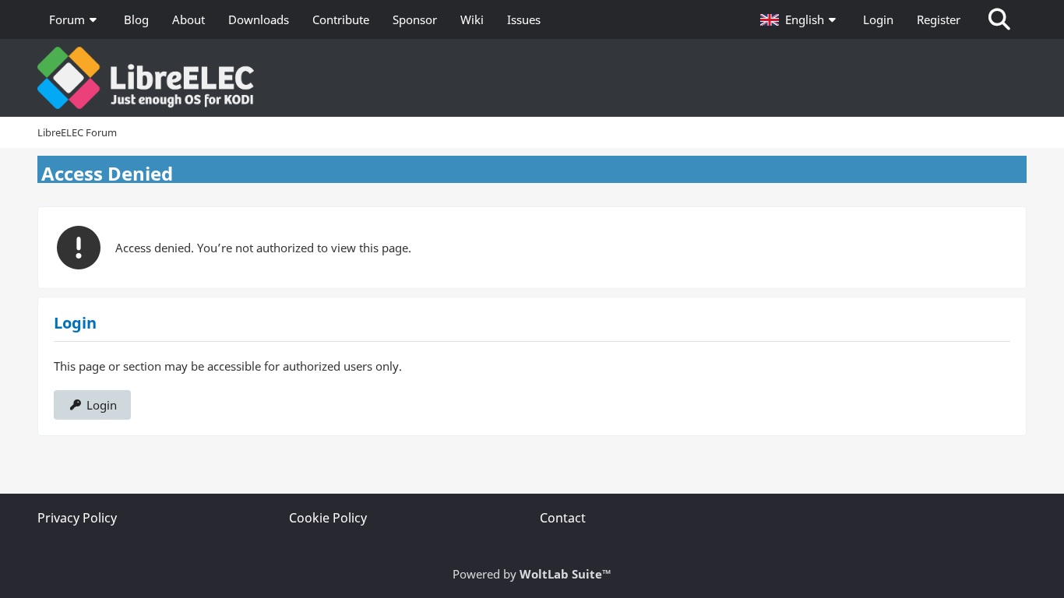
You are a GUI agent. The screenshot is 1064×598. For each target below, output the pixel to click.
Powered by (532, 574)
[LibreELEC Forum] (532, 78)
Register (938, 19)
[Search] (999, 19)
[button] (800, 19)
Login (878, 19)
